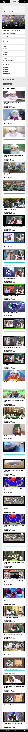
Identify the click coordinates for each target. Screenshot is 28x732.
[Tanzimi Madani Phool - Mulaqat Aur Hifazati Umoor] (14, 556)
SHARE (6, 73)
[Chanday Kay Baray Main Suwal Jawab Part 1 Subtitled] (14, 698)
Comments (8, 84)
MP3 (5, 69)
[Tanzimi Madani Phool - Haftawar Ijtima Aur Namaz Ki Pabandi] (14, 375)
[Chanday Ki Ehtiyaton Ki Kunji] (14, 662)
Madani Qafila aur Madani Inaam (11, 11)
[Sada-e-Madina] (14, 185)
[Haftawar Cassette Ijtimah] (14, 272)
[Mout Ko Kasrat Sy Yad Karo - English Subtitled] (14, 96)
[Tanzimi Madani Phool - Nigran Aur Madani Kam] (14, 537)
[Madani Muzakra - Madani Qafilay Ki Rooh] (14, 412)
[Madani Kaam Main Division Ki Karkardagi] (14, 220)
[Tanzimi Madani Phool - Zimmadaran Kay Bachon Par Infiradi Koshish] (14, 464)
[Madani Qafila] (14, 254)
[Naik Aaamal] (14, 237)
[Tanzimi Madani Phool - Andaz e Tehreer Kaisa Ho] (14, 500)
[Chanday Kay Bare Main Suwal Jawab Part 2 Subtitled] (14, 680)
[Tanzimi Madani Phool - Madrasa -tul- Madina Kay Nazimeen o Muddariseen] (14, 592)
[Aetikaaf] (14, 323)
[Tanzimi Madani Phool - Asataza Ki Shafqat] (14, 429)
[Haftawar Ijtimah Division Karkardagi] (14, 341)
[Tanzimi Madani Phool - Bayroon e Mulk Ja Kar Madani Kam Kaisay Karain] (14, 482)
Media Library (13, 9)
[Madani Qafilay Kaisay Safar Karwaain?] (14, 628)
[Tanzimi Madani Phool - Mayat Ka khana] (14, 717)
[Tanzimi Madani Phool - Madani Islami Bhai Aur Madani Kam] (14, 519)
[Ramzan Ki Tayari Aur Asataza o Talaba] (14, 131)
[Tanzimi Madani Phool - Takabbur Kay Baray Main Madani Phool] (14, 394)
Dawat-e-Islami (7, 9)
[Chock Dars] (14, 358)
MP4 (5, 67)
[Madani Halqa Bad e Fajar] (14, 203)
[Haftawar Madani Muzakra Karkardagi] (14, 306)
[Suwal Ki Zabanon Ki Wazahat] (14, 611)
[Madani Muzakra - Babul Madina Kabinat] (14, 645)
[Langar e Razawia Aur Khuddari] (14, 446)
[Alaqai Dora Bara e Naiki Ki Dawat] (14, 289)
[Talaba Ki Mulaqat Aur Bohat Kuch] (14, 114)
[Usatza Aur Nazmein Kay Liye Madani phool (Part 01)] (14, 167)
